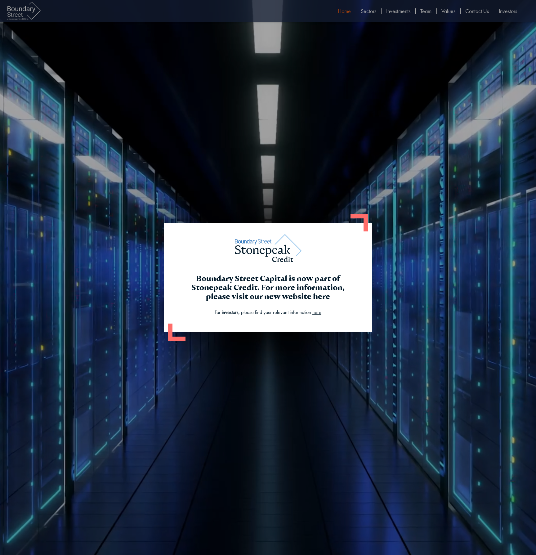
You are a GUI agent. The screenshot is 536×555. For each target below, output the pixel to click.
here (321, 296)
